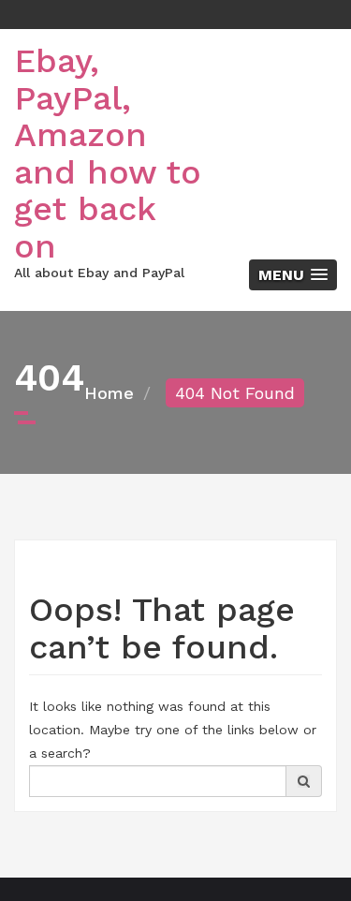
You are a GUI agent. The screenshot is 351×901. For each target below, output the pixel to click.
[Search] (304, 781)
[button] (293, 274)
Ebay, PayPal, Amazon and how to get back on (107, 153)
